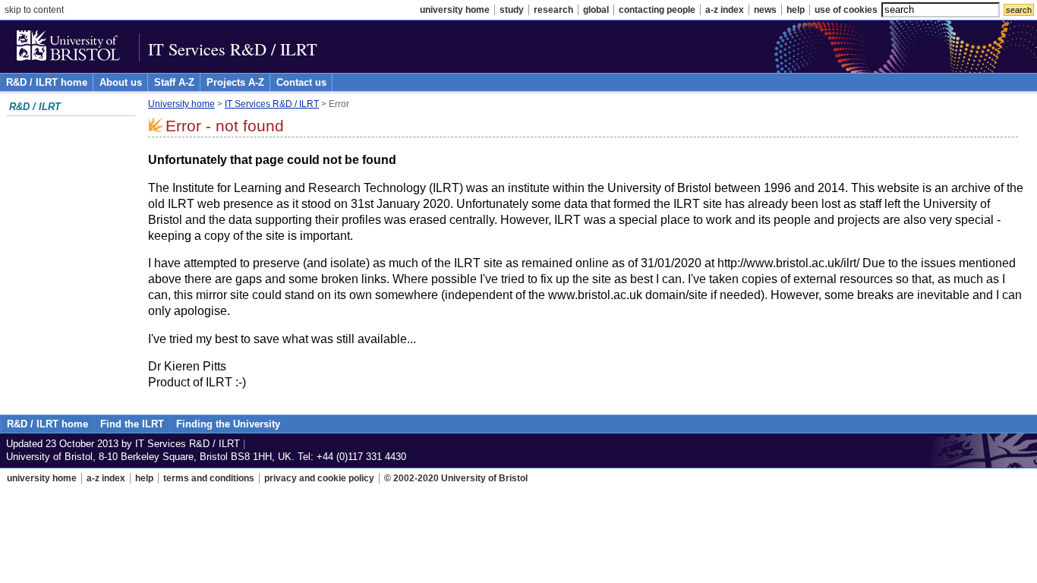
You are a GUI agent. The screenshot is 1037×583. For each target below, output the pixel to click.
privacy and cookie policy (319, 478)
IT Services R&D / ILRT (232, 48)
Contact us (301, 82)
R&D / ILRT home (46, 82)
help (795, 10)
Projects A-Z (235, 82)
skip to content (34, 10)
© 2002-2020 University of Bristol (456, 478)
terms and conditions (208, 478)
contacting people (657, 10)
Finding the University (228, 424)
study (512, 10)
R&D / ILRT (35, 106)
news (765, 10)
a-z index (724, 10)
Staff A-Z (174, 82)
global (596, 10)
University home (181, 104)
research (553, 10)
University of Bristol (70, 48)
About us (120, 82)
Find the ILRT (132, 424)
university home (455, 10)
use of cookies (846, 10)
